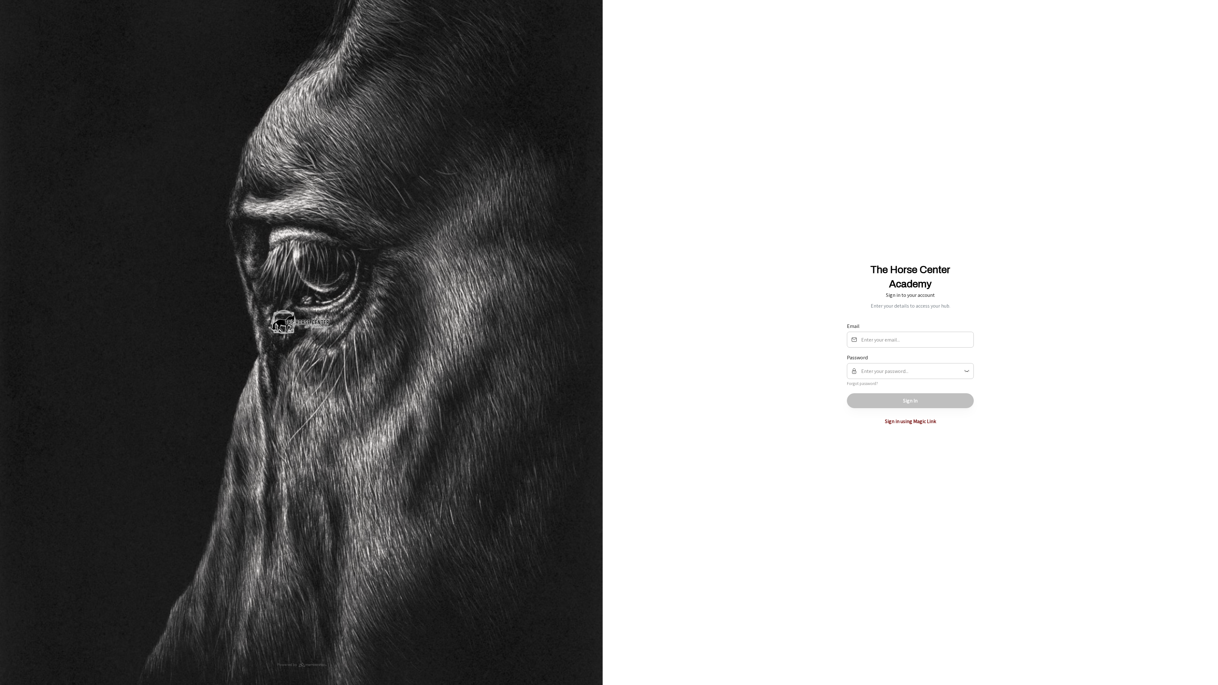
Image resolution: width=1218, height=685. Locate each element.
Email (853, 326)
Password (857, 357)
